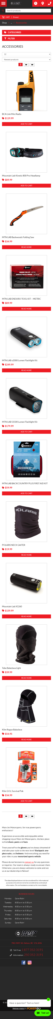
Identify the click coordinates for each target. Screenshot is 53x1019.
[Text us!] (42, 1013)
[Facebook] (23, 963)
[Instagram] (30, 963)
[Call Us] (49, 3)
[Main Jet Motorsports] (19, 3)
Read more (26, 247)
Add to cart (26, 124)
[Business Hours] (35, 3)
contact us (29, 862)
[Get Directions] (42, 3)
